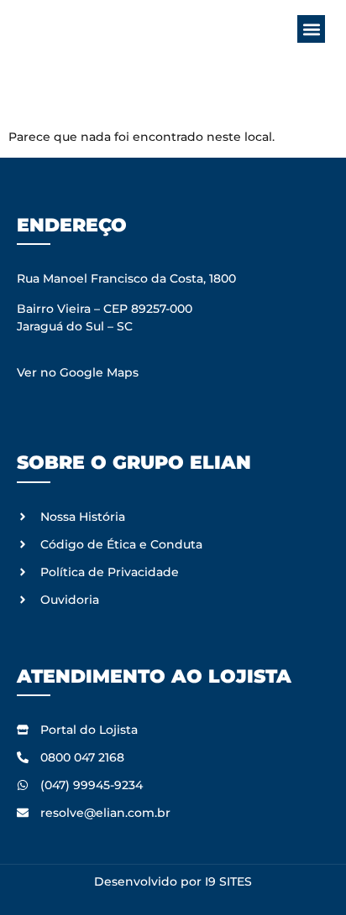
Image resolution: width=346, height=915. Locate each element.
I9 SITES (228, 881)
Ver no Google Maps (78, 372)
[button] (311, 29)
